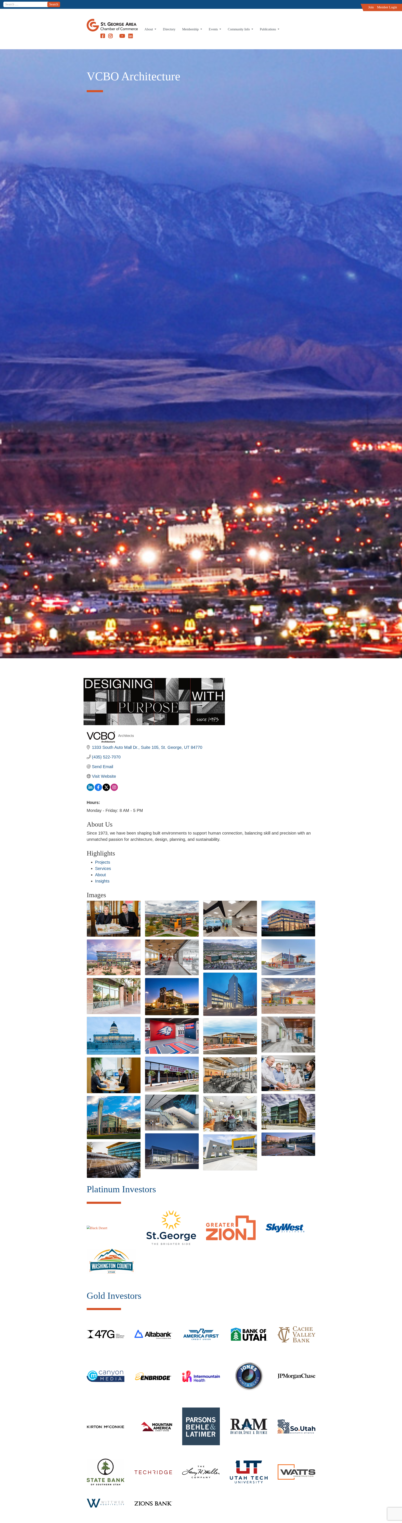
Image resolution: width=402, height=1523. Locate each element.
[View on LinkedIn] (90, 789)
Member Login (387, 7)
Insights (102, 881)
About (149, 29)
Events (214, 29)
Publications (268, 29)
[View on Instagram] (114, 789)
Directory (169, 29)
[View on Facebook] (98, 789)
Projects (102, 862)
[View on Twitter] (106, 789)
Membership (191, 29)
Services (103, 868)
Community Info (239, 29)
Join (371, 7)
